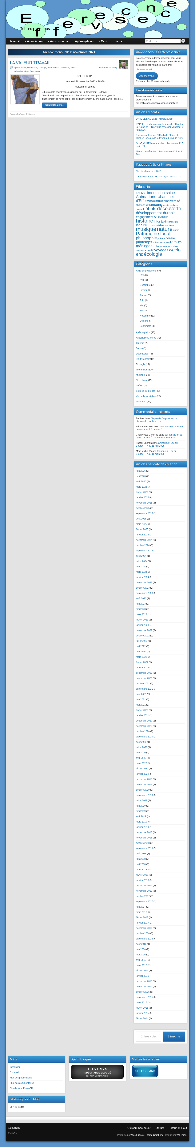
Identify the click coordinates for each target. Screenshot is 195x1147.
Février (143, 290)
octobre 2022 (143, 635)
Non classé (142, 380)
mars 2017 (141, 912)
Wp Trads (181, 1135)
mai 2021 (141, 704)
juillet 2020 (141, 747)
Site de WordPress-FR (21, 1088)
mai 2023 (141, 609)
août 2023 (141, 598)
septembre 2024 (144, 550)
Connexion (15, 1072)
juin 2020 (141, 752)
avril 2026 (141, 481)
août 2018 (141, 853)
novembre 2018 (144, 837)
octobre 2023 (143, 588)
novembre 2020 (144, 726)
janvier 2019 (142, 827)
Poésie (139, 385)
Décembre (145, 285)
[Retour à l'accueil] (97, 19)
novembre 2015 (144, 986)
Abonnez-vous (146, 76)
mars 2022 (141, 657)
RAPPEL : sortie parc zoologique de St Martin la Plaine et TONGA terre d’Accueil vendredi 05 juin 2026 (160, 127)
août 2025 (141, 518)
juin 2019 (141, 805)
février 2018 (142, 875)
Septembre (145, 326)
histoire (144, 221)
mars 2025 (141, 524)
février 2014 (142, 1018)
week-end (141, 401)
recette (166, 242)
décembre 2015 (144, 981)
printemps (144, 242)
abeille (140, 193)
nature (165, 229)
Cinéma (140, 343)
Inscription (15, 1067)
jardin (164, 221)
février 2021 (142, 710)
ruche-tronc (165, 246)
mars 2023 (141, 614)
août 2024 (141, 556)
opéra (176, 230)
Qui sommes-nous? (139, 1127)
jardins (172, 222)
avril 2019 (141, 816)
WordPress (137, 1135)
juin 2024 (141, 566)
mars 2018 (141, 869)
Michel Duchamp (109, 67)
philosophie (146, 238)
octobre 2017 (143, 896)
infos (157, 221)
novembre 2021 (144, 678)
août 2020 (141, 742)
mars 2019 (141, 821)
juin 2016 (141, 949)
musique (146, 229)
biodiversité (172, 201)
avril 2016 (141, 960)
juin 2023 (141, 603)
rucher (174, 246)
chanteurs (167, 205)
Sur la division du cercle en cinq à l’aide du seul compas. (159, 436)
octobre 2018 (143, 843)
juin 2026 (141, 471)
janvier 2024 (142, 577)
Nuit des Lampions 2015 (148, 171)
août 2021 (141, 694)
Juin (142, 300)
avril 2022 (141, 651)
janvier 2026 (142, 497)
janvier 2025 (142, 534)
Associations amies (146, 337)
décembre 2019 (144, 779)
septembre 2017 (144, 901)
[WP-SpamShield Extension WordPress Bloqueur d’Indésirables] (145, 1072)
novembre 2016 (144, 928)
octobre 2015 (143, 992)
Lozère (151, 225)
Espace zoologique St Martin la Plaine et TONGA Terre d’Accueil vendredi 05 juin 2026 (159, 136)
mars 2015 (141, 1002)
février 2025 (142, 529)
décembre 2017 (144, 885)
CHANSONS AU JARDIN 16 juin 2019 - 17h (158, 176)
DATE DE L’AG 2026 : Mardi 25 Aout (154, 119)
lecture (141, 225)
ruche (156, 246)
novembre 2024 (144, 540)
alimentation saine (159, 193)
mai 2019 (141, 811)
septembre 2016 (144, 938)
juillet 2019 (141, 800)
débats (150, 208)
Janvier (143, 295)
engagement (144, 217)
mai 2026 (141, 476)
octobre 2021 (143, 683)
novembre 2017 (144, 891)
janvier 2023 (142, 625)
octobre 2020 (143, 731)
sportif (149, 250)
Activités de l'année (146, 270)
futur (164, 217)
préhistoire (157, 242)
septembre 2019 (144, 795)
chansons (154, 205)
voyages (161, 250)
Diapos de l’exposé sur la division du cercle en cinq (156, 420)
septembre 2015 (144, 997)
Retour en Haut (178, 1127)
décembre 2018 (144, 832)
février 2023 (142, 619)
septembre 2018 (144, 848)
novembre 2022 (144, 630)
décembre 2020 (144, 720)
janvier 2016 (142, 976)
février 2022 (142, 662)
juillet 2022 (141, 641)
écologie (153, 254)
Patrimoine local (153, 233)
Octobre (144, 321)
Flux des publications (21, 1077)
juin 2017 (141, 906)
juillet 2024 (141, 561)
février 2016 (142, 970)
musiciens (167, 225)
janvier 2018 (142, 880)
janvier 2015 (142, 1013)
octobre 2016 (143, 933)
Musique (140, 375)
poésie (170, 238)
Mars (142, 310)
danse (175, 205)
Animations (146, 196)
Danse (139, 348)
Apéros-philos (20, 67)
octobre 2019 (143, 790)
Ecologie (42, 67)
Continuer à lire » (54, 105)
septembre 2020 (144, 736)
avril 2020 (141, 758)
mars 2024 (141, 572)
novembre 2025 (144, 502)
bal (158, 197)
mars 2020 (141, 763)
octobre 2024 (143, 545)
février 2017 (142, 917)
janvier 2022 (142, 667)
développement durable (156, 213)
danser (139, 209)
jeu (176, 222)
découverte (169, 208)
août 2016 (141, 944)
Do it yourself (142, 359)
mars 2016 (141, 965)
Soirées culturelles (145, 391)
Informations (53, 67)
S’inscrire (173, 1036)
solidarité (140, 250)
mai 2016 (141, 954)
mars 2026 (141, 486)
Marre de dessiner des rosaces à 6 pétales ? (160, 428)
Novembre (64, 67)
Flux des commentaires (22, 1083)
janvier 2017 (142, 922)
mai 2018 (141, 864)
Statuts (160, 1127)
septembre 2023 (144, 593)
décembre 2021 (144, 673)
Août (142, 274)
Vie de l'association (32, 71)
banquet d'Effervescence (155, 199)
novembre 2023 (144, 582)
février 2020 (142, 768)
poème (161, 238)
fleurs (157, 217)
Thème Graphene (154, 1135)
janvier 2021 (142, 715)
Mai (142, 305)
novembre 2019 (144, 784)
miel (158, 225)
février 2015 (142, 1007)
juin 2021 (141, 699)
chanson (140, 205)
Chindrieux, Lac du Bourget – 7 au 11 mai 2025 (157, 444)
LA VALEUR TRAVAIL (30, 63)
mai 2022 (141, 646)
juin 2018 (141, 859)
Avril (142, 280)
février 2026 (142, 492)
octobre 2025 (143, 508)
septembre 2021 (144, 689)
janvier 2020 (142, 774)
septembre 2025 (144, 513)
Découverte (32, 67)
